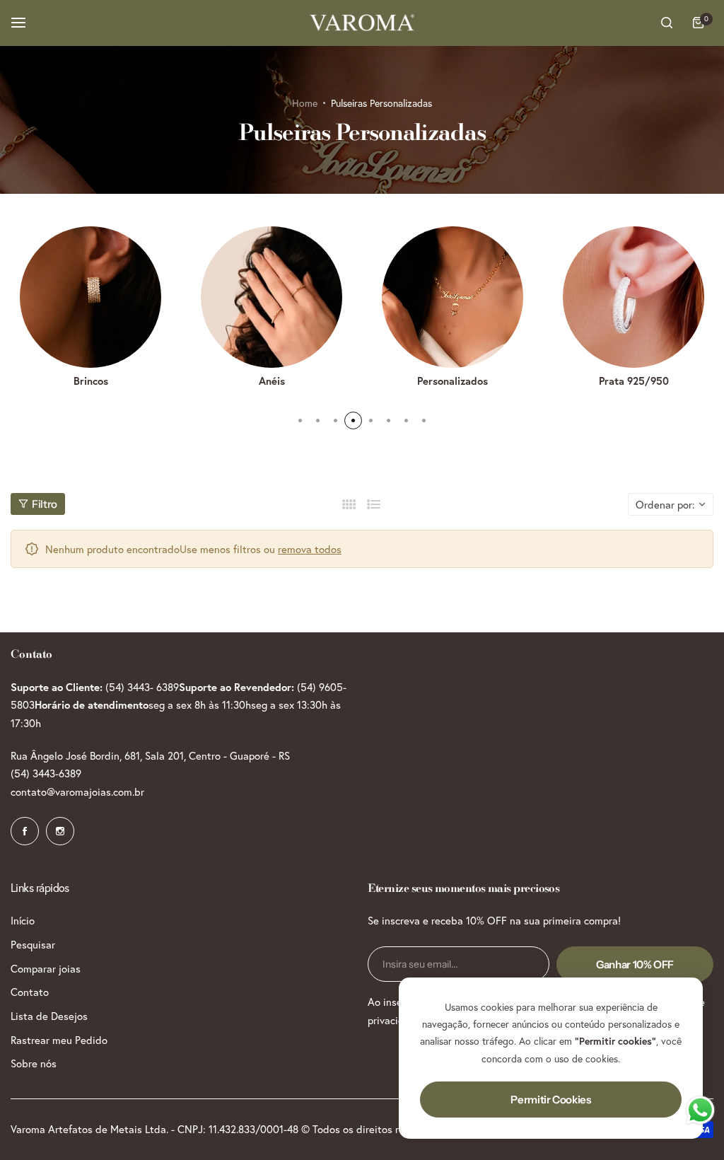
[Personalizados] (452, 297)
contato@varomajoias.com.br (77, 791)
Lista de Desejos (49, 1016)
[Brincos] (90, 297)
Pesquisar (33, 944)
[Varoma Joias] (362, 22)
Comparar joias (46, 968)
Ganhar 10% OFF (635, 964)
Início (23, 920)
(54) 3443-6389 (46, 773)
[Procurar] (666, 22)
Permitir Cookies (550, 1099)
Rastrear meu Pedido (59, 1040)
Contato (30, 992)
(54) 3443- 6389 (142, 687)
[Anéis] (271, 297)
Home (304, 103)
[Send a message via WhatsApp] (700, 1110)
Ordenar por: (665, 504)
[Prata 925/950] (633, 297)
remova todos (309, 549)
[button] (300, 420)
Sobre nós (34, 1063)
